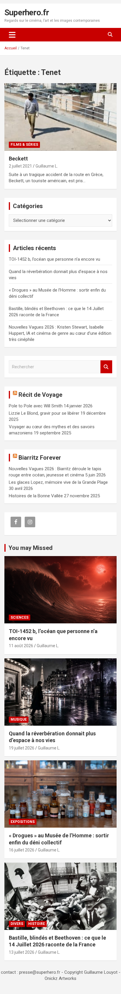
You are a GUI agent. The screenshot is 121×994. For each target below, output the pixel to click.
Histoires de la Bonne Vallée (36, 495)
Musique (19, 719)
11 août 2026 (21, 645)
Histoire (36, 924)
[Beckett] (60, 117)
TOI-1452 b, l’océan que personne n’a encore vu (54, 259)
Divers (17, 924)
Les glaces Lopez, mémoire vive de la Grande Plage (58, 482)
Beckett (18, 158)
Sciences (19, 617)
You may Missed (31, 547)
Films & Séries (24, 145)
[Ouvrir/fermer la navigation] (12, 34)
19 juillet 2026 (21, 748)
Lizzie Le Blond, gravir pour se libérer (44, 413)
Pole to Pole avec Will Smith (36, 406)
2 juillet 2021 (20, 166)
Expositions (23, 822)
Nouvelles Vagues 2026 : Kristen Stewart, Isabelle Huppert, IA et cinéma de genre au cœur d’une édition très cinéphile (60, 333)
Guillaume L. (47, 166)
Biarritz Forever (40, 457)
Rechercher (106, 367)
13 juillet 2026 (21, 952)
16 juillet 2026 (21, 850)
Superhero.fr (26, 12)
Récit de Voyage (40, 394)
